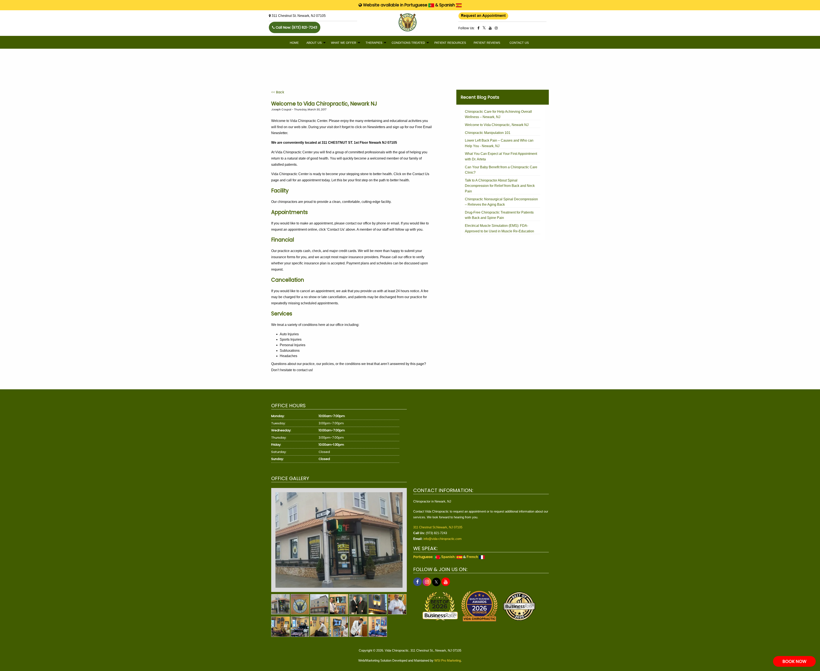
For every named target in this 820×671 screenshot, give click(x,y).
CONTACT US (519, 42)
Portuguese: (423, 556)
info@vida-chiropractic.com (442, 539)
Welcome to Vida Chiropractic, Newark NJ (497, 125)
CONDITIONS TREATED (408, 42)
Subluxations (290, 350)
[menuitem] (294, 43)
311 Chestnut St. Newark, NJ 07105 (299, 16)
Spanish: (449, 557)
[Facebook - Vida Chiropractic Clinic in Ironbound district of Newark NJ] (478, 28)
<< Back (277, 92)
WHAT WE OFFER (343, 42)
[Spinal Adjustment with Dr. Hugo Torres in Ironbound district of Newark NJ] (319, 627)
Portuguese (416, 5)
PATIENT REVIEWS (487, 42)
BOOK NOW (794, 661)
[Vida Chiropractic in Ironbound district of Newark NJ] (300, 604)
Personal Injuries (292, 345)
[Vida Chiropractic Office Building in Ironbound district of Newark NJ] (319, 604)
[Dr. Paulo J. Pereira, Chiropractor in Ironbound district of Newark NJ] (397, 604)
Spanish (447, 5)
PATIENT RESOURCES (450, 42)
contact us (304, 370)
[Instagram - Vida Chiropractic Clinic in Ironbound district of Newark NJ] (496, 28)
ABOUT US (314, 42)
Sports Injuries (291, 339)
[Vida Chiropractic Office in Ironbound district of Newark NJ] (339, 540)
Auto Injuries (289, 334)
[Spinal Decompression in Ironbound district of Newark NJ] (280, 627)
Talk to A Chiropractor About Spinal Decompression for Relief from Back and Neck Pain (500, 186)
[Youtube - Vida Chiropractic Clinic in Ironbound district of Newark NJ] (490, 28)
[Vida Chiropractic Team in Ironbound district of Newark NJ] (300, 627)
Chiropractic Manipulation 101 (487, 133)
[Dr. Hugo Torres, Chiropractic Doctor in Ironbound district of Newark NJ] (338, 627)
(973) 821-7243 (304, 27)
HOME (294, 42)
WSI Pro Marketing (447, 660)
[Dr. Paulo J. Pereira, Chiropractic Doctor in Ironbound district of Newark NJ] (338, 604)
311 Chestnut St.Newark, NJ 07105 (437, 527)
